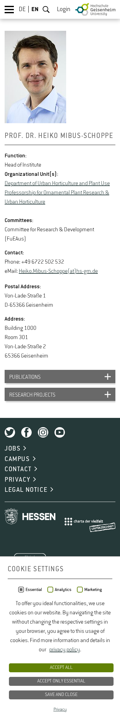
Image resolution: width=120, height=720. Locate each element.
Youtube (59, 432)
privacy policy (64, 650)
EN (34, 9)
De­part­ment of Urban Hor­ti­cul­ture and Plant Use (57, 183)
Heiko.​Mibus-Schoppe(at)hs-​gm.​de (58, 271)
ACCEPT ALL (61, 667)
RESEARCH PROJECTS (32, 395)
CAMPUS (17, 459)
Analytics (63, 589)
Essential (34, 589)
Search (46, 9)
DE (22, 9)
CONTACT (18, 469)
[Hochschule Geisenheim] (95, 9)
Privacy (60, 709)
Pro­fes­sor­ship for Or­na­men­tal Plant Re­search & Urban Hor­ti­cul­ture (57, 197)
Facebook (26, 432)
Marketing (93, 589)
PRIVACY (17, 479)
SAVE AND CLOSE (61, 695)
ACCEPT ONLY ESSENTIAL (61, 681)
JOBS (12, 448)
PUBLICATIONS (25, 377)
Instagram (43, 432)
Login (63, 9)
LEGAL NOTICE (26, 490)
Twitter (10, 432)
